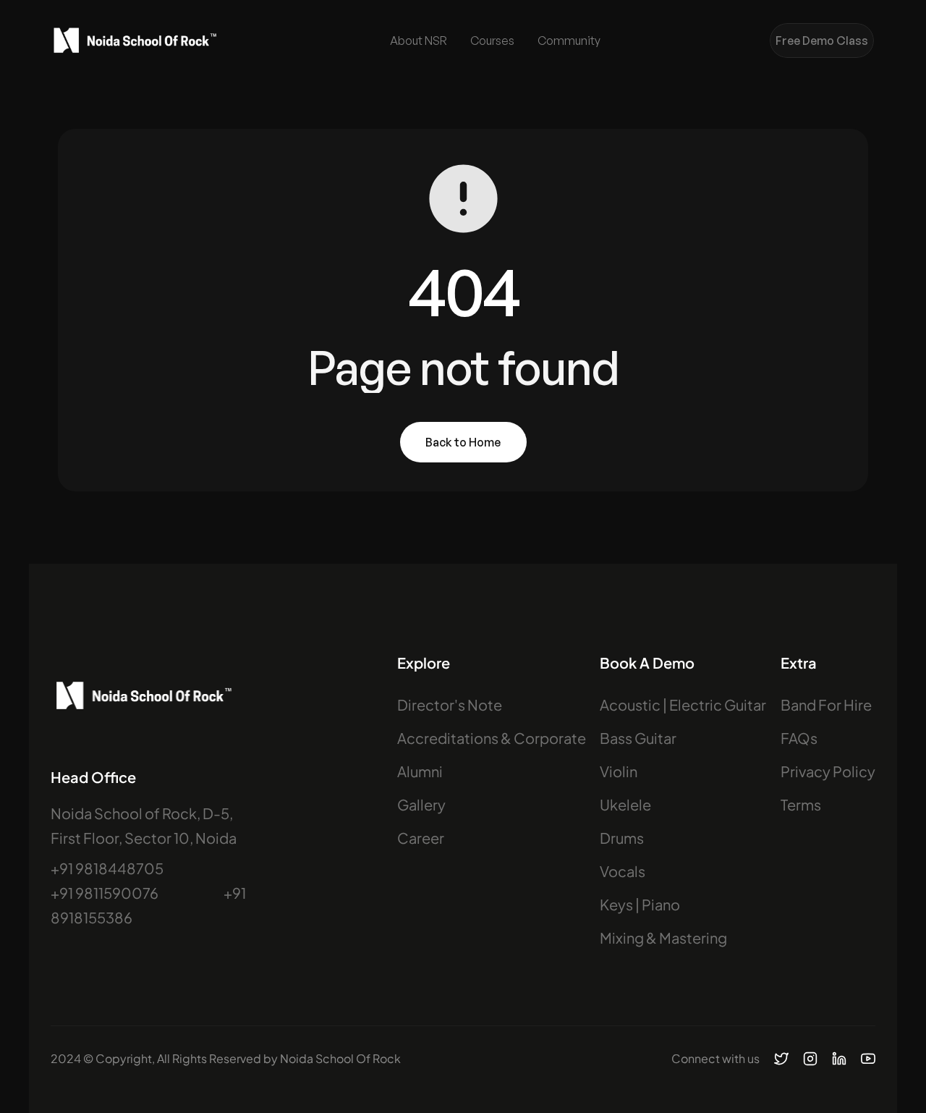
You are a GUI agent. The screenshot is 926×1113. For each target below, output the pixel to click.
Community (569, 40)
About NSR (418, 40)
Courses (492, 40)
